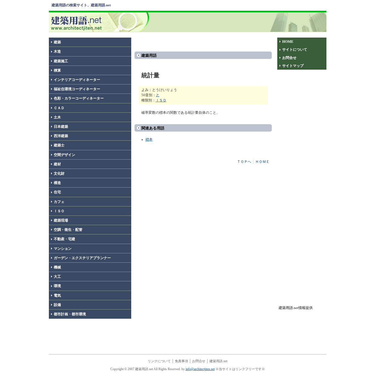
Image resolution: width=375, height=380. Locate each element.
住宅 (57, 192)
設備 (57, 305)
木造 (57, 51)
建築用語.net (218, 361)
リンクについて (159, 361)
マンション (63, 249)
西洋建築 (61, 136)
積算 (57, 70)
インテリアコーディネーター (77, 80)
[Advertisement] (239, 21)
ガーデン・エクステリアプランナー (82, 258)
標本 (149, 139)
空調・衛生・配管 (68, 230)
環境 (57, 286)
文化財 (59, 173)
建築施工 (61, 61)
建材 (57, 164)
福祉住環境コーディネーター (77, 89)
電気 (57, 295)
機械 (57, 267)
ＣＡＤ (59, 108)
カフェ (59, 202)
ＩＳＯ (59, 211)
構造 (57, 183)
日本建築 (61, 127)
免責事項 (181, 361)
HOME (287, 42)
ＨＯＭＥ (262, 162)
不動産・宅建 (64, 239)
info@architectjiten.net (200, 369)
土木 (57, 117)
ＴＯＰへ (244, 162)
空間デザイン (64, 155)
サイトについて (294, 50)
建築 (57, 42)
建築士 (59, 145)
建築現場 (61, 220)
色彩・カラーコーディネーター (79, 98)
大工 (57, 277)
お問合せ (289, 58)
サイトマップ (293, 66)
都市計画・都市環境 (70, 314)
